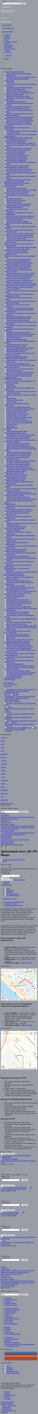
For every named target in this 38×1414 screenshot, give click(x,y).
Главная (7, 35)
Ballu (2, 787)
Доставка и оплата (11, 42)
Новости (7, 36)
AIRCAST (4, 754)
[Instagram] (5, 1359)
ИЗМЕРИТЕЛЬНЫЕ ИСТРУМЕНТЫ (17, 643)
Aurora (3, 777)
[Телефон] (5, 62)
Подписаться (24, 812)
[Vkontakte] (5, 1352)
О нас (6, 40)
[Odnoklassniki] (5, 1356)
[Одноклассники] (4, 847)
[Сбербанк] (9, 892)
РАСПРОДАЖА (10, 679)
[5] (7, 867)
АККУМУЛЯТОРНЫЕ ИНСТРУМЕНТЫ (19, 138)
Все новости (5, 815)
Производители (10, 49)
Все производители (7, 803)
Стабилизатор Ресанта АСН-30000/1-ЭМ (18, 717)
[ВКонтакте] (2, 847)
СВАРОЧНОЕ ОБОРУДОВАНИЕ (16, 251)
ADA (2, 747)
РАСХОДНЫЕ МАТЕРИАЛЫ (15, 575)
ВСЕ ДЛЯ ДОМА (11, 632)
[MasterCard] (9, 890)
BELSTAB (4, 800)
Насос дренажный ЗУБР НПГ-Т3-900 (13, 1189)
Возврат (7, 43)
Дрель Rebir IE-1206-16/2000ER (15, 729)
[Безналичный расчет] (12, 895)
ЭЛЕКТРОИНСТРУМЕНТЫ (14, 72)
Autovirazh (4, 780)
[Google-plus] (5, 1358)
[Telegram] (10, 847)
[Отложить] (2, 1183)
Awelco (3, 783)
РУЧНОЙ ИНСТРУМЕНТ (13, 379)
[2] (3, 867)
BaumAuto (4, 793)
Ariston (3, 770)
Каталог (7, 38)
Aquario (3, 767)
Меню (7, 59)
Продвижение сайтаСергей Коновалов (7, 1402)
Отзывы (7, 50)
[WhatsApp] (8, 847)
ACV (2, 744)
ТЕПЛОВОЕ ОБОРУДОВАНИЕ (15, 358)
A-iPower (4, 738)
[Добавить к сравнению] (2, 1182)
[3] (4, 867)
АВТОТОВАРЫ (10, 504)
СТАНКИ (8, 429)
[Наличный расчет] (11, 893)
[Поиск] (5, 65)
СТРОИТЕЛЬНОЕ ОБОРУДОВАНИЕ (17, 318)
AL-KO (3, 757)
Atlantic (3, 774)
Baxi (2, 797)
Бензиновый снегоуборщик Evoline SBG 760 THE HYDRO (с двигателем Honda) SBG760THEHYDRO (19, 698)
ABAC (3, 741)
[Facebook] (5, 1354)
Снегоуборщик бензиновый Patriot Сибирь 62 (20, 724)
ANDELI (4, 764)
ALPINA (4, 760)
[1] (1, 867)
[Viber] (6, 847)
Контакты (8, 52)
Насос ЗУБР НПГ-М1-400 (9, 1214)
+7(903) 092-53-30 (30, 952)
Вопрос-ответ (9, 45)
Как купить (8, 47)
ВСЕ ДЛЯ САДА (10, 186)
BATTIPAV (4, 790)
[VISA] (7, 888)
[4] (6, 867)
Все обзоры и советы (8, 824)
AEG (2, 751)
